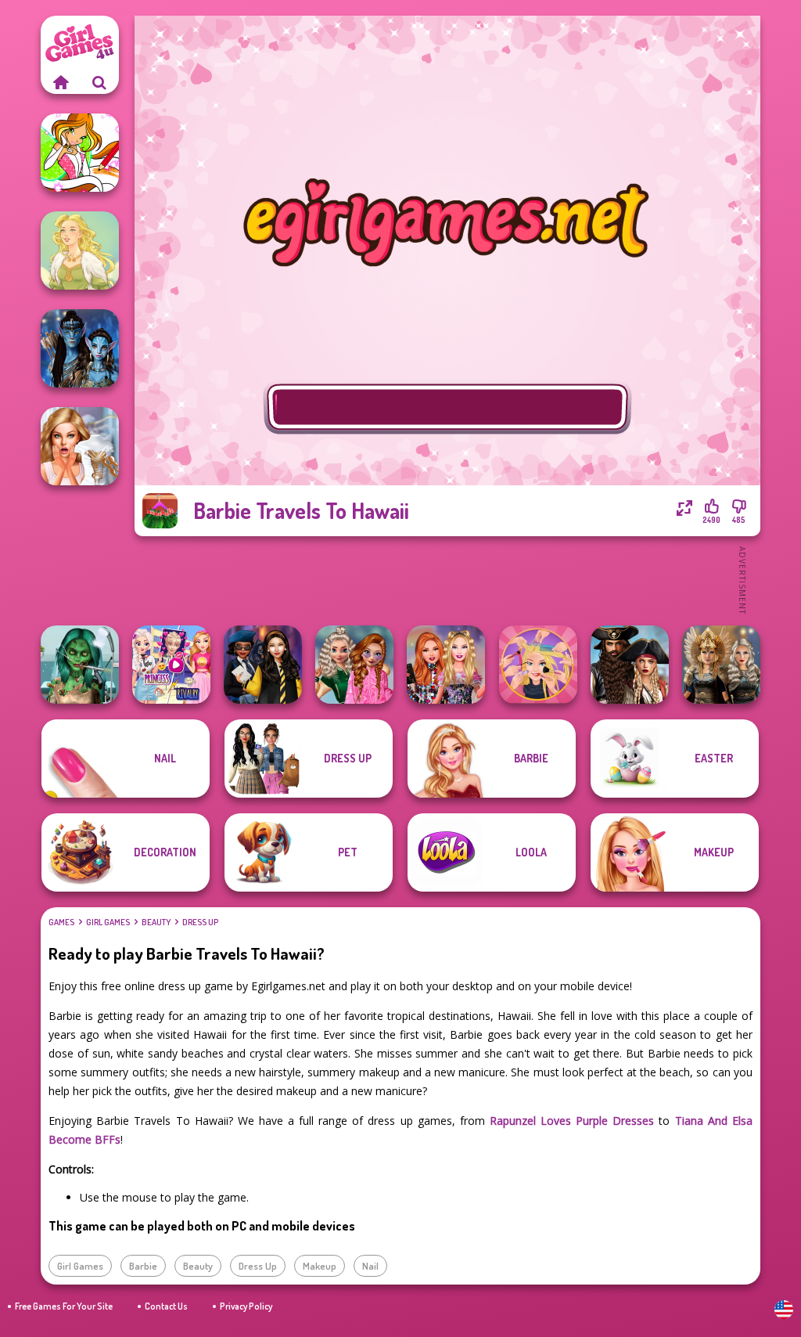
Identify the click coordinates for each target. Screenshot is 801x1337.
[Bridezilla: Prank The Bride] (80, 446)
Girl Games (108, 922)
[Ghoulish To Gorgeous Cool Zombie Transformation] (80, 664)
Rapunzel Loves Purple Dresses (572, 1120)
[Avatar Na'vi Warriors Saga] (80, 348)
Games (61, 922)
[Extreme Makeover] (538, 664)
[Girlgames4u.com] (60, 82)
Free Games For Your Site (64, 1306)
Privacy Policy (246, 1306)
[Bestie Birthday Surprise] (446, 664)
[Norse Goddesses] (721, 664)
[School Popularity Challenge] (354, 664)
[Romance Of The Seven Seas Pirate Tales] (630, 664)
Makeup (319, 1266)
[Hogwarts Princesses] (263, 664)
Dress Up (200, 922)
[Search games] (99, 82)
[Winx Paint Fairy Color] (80, 153)
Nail (370, 1266)
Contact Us (166, 1306)
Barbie (143, 1266)
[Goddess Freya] (80, 250)
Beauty (156, 922)
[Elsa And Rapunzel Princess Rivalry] (171, 664)
